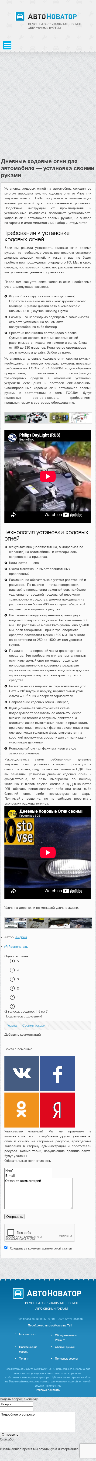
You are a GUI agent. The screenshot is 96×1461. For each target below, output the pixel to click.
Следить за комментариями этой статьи (41, 1248)
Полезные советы (66, 1358)
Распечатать (17, 946)
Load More (48, 1265)
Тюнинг (24, 1358)
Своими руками (65, 1347)
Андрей (21, 937)
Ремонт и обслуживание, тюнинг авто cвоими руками (55, 26)
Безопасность (28, 1334)
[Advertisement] (48, 107)
